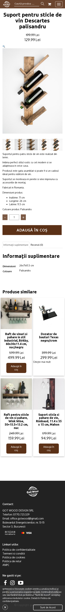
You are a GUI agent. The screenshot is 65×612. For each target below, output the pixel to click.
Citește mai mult (42, 361)
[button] (3, 46)
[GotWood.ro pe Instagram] (12, 582)
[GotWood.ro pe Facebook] (5, 582)
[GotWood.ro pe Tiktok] (26, 582)
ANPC (5, 565)
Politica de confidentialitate (18, 549)
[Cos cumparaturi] (49, 4)
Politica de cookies (13, 557)
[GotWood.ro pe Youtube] (21, 582)
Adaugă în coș (32, 230)
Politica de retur (11, 561)
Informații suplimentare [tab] (16, 244)
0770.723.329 (21, 514)
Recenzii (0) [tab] (37, 244)
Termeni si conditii (13, 553)
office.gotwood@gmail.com (27, 518)
